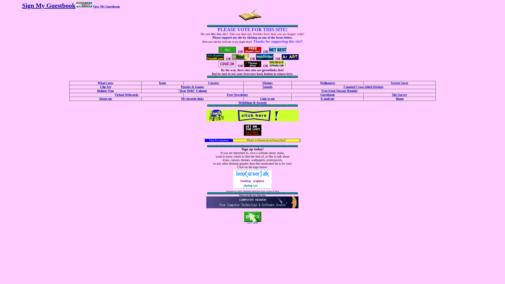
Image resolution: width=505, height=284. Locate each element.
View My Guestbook (106, 6)
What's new (105, 83)
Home (400, 98)
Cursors (213, 83)
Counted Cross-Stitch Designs (363, 87)
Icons (162, 83)
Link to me (267, 98)
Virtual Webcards (126, 94)
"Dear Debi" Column (192, 90)
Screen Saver (399, 83)
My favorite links (192, 98)
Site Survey (399, 94)
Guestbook (327, 94)
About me (105, 98)
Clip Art (105, 87)
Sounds (267, 87)
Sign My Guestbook (49, 5)
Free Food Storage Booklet (339, 90)
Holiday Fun (105, 90)
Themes (267, 83)
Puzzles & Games (192, 87)
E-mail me (327, 98)
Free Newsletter (237, 94)
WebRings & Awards (252, 102)
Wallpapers (327, 83)
